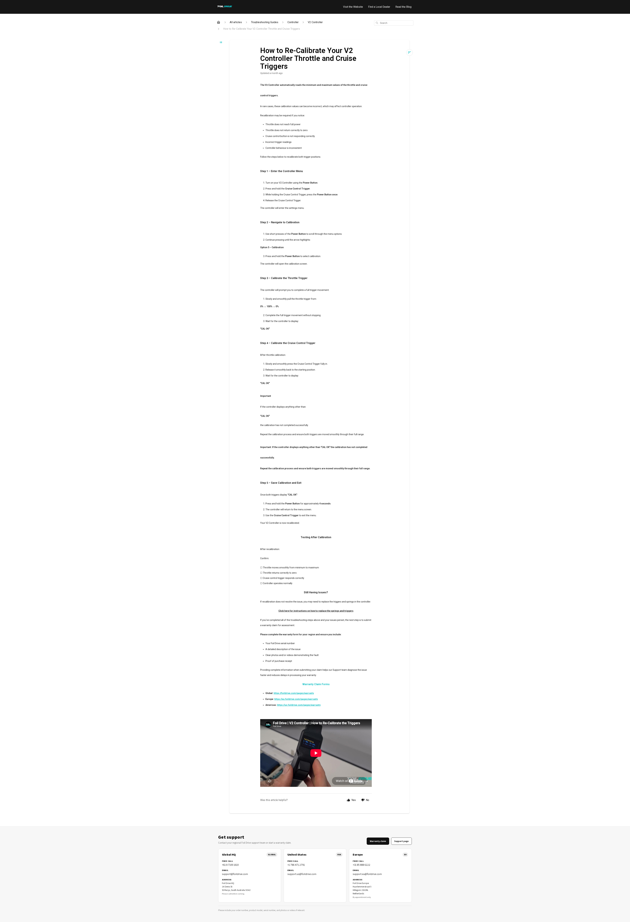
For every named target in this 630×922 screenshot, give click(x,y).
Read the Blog (403, 6)
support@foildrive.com (235, 874)
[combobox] (393, 23)
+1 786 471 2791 (296, 865)
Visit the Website (353, 6)
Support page (401, 841)
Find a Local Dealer (379, 6)
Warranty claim (378, 841)
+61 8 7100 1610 (230, 865)
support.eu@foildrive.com (367, 874)
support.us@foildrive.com (301, 874)
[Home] (218, 22)
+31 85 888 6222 (361, 865)
